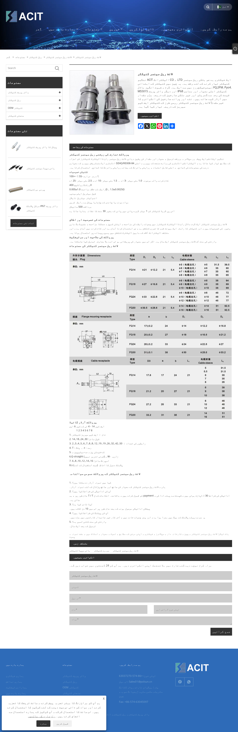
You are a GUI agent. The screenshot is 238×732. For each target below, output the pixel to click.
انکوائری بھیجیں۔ (149, 115)
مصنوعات (20, 57)
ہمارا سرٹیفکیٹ (16, 687)
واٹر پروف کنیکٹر (18, 92)
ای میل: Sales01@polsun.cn (135, 681)
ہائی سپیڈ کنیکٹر (79, 550)
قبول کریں (62, 723)
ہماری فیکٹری (15, 676)
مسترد (43, 723)
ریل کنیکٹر (35, 57)
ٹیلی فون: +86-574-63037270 (137, 676)
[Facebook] (180, 682)
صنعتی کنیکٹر (16, 115)
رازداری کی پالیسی (41, 716)
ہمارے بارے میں (16, 693)
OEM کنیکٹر (15, 107)
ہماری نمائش (14, 681)
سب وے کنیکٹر (101, 550)
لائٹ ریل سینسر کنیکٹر (59, 57)
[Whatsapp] (188, 682)
